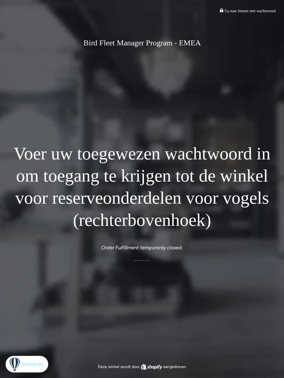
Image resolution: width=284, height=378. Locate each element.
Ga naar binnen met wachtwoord (250, 11)
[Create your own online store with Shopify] (152, 366)
